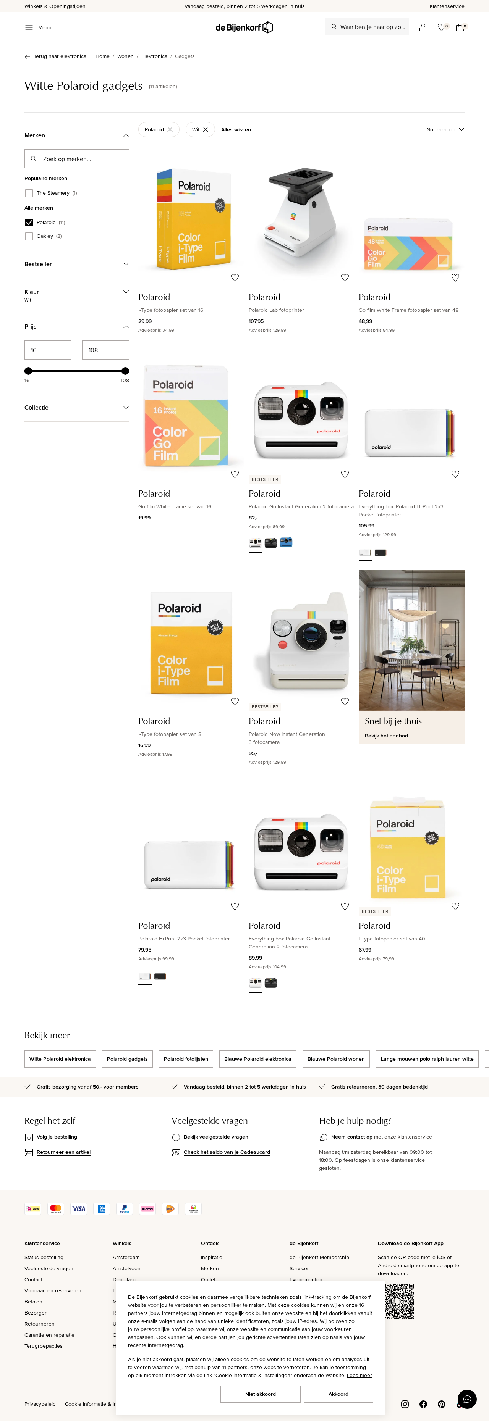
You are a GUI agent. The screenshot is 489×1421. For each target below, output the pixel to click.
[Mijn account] (423, 27)
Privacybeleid (40, 1404)
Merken (210, 1268)
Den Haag (124, 1279)
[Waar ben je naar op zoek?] (334, 27)
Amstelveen (127, 1268)
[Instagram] (405, 1403)
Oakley (49, 236)
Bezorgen (36, 1313)
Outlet (208, 1279)
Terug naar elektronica (60, 56)
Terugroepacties (43, 1346)
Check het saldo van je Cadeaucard (227, 1152)
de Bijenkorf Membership (319, 1257)
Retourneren (39, 1324)
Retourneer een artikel (64, 1152)
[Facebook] (423, 1403)
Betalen (33, 1301)
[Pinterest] (441, 1403)
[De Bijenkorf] (244, 27)
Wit (195, 129)
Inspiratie (211, 1257)
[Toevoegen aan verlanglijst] (235, 278)
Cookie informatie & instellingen (102, 1404)
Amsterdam (126, 1257)
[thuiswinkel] (193, 1213)
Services (300, 1268)
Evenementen (306, 1279)
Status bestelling (43, 1257)
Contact (33, 1279)
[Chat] (467, 1399)
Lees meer (359, 1375)
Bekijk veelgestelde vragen (216, 1136)
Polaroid (51, 222)
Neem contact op (351, 1136)
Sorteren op (441, 129)
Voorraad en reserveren (52, 1290)
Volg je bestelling (57, 1136)
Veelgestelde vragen (48, 1268)
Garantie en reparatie (49, 1335)
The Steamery (57, 193)
